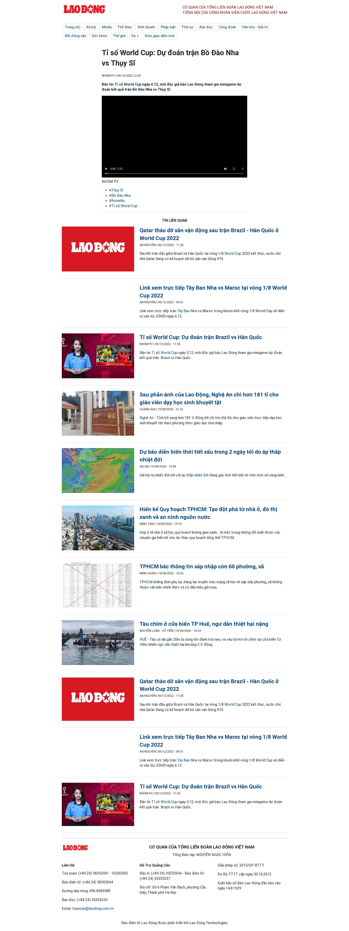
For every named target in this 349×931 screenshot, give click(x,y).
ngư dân (164, 644)
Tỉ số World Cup (127, 84)
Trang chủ (72, 27)
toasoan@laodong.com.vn (93, 908)
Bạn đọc (206, 27)
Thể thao (124, 27)
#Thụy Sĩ (116, 190)
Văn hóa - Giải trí (255, 27)
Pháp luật (168, 27)
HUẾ (143, 639)
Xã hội (91, 27)
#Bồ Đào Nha (120, 195)
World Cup (232, 253)
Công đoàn (227, 27)
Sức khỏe (99, 36)
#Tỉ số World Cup (123, 206)
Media (107, 27)
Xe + (135, 36)
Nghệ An (146, 418)
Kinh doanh (146, 27)
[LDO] (98, 250)
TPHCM (227, 537)
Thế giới (119, 36)
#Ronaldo (117, 200)
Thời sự (187, 27)
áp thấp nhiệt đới (195, 475)
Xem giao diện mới (159, 36)
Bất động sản (75, 36)
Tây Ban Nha (187, 311)
